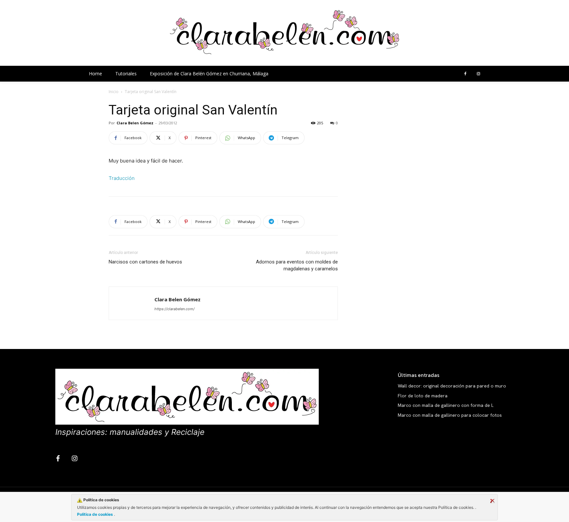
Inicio (114, 91)
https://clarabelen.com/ (174, 309)
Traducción (122, 178)
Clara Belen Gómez (135, 122)
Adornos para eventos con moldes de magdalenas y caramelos (297, 265)
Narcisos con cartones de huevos (145, 262)
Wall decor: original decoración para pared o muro (452, 386)
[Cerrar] (492, 501)
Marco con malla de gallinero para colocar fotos (450, 415)
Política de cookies (95, 514)
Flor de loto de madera (422, 396)
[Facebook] (465, 74)
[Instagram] (478, 74)
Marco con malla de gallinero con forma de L (446, 405)
